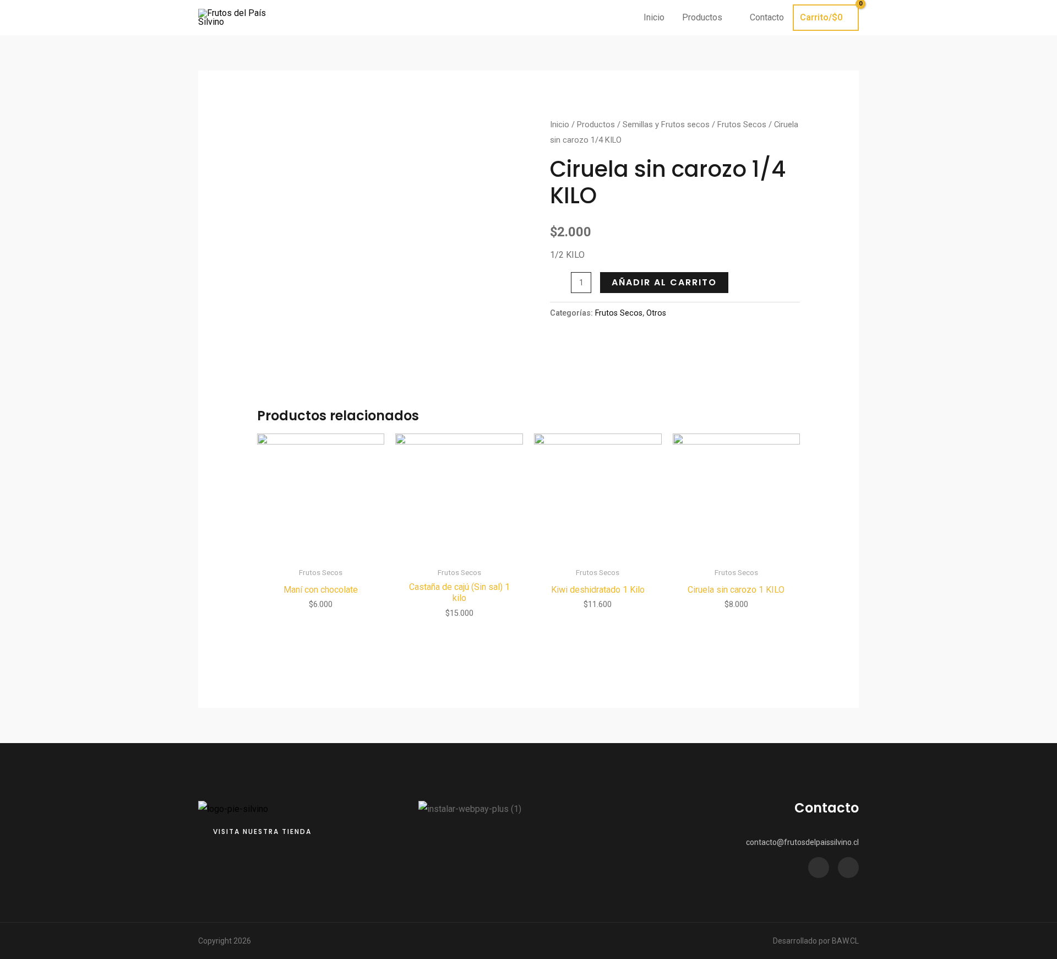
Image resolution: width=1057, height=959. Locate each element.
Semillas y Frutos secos (666, 124)
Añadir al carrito (664, 282)
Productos (596, 124)
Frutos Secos (741, 124)
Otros (656, 313)
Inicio (559, 124)
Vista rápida (321, 551)
